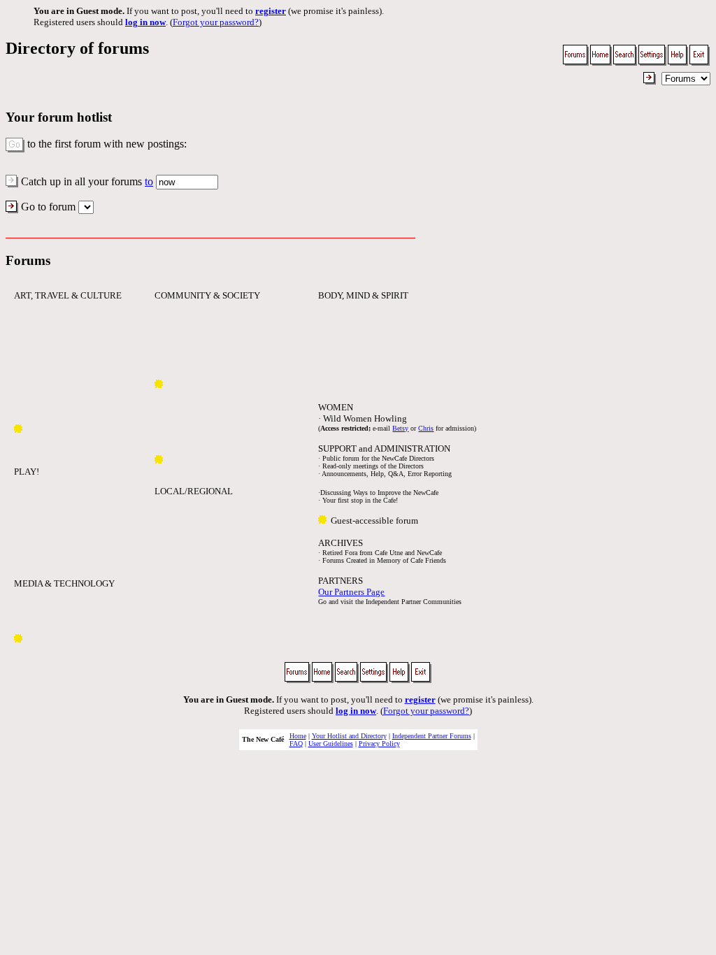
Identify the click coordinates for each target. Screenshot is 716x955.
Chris (426, 428)
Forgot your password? (216, 22)
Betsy (400, 428)
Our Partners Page (351, 592)
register (270, 11)
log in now (145, 22)
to (149, 181)
